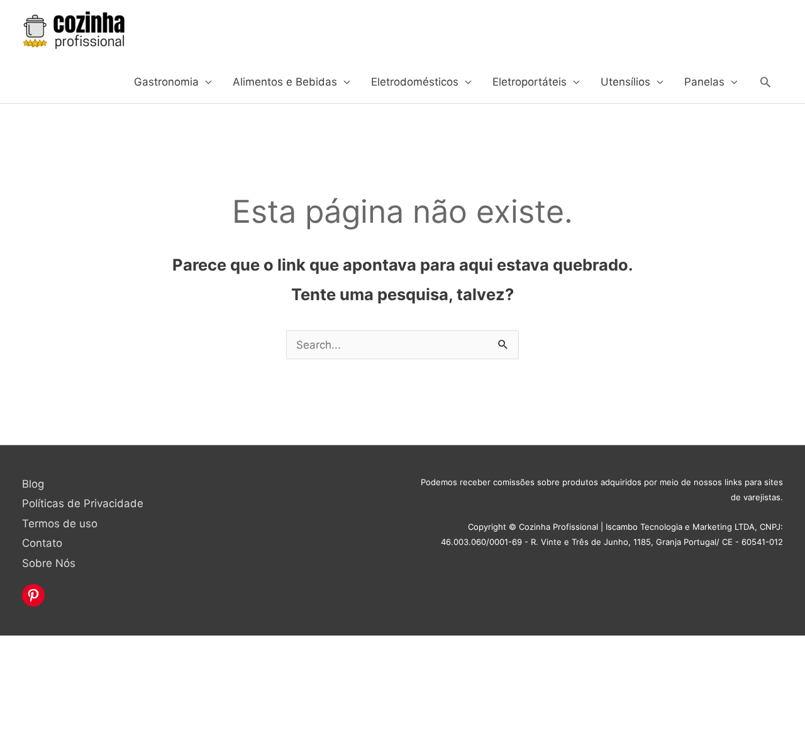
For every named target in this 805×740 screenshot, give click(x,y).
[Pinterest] (33, 595)
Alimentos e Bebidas (285, 82)
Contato (42, 543)
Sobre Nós (48, 563)
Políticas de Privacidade (82, 503)
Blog (33, 484)
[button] (765, 82)
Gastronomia (166, 82)
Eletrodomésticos (414, 82)
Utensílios (625, 82)
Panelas (704, 82)
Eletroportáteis (529, 82)
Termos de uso (59, 523)
